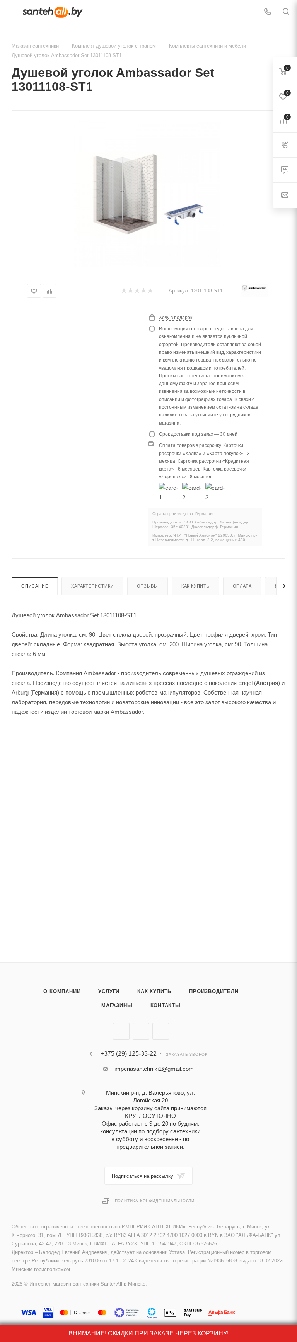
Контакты (165, 1005)
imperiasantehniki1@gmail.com (154, 1068)
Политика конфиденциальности (155, 1201)
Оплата (242, 586)
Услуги (108, 991)
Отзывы (147, 586)
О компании (61, 991)
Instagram (160, 1031)
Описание (34, 586)
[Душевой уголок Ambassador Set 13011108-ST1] (147, 194)
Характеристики (92, 586)
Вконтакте (121, 1031)
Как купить (195, 586)
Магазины (116, 1005)
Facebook (141, 1031)
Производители (213, 991)
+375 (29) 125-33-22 (129, 1054)
